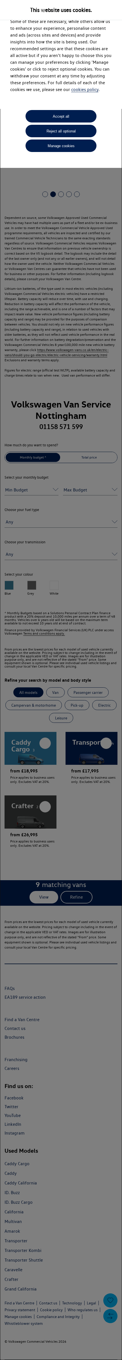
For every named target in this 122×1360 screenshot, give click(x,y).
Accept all (61, 116)
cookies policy (84, 89)
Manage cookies (61, 146)
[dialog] (61, 680)
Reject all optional (61, 131)
